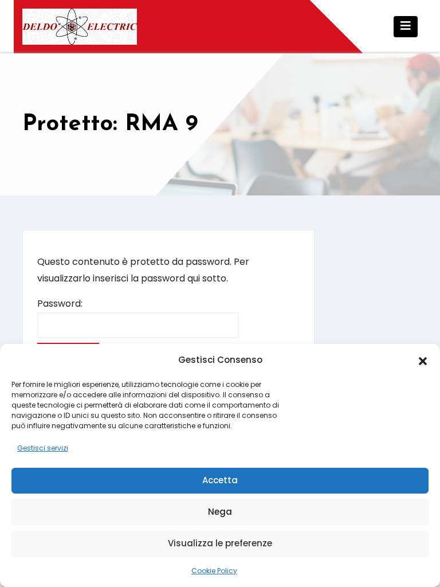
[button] (423, 360)
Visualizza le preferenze (220, 543)
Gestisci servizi (42, 448)
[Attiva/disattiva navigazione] (406, 26)
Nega (220, 512)
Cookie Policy (214, 571)
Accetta (220, 480)
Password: (59, 303)
